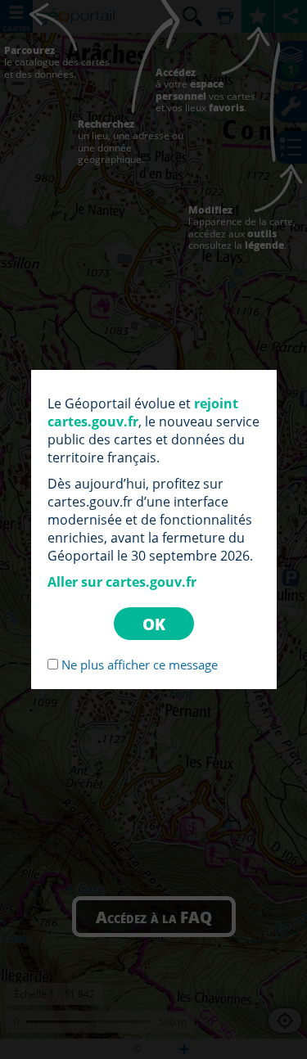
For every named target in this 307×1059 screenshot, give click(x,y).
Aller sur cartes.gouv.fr (121, 582)
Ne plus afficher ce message (139, 664)
